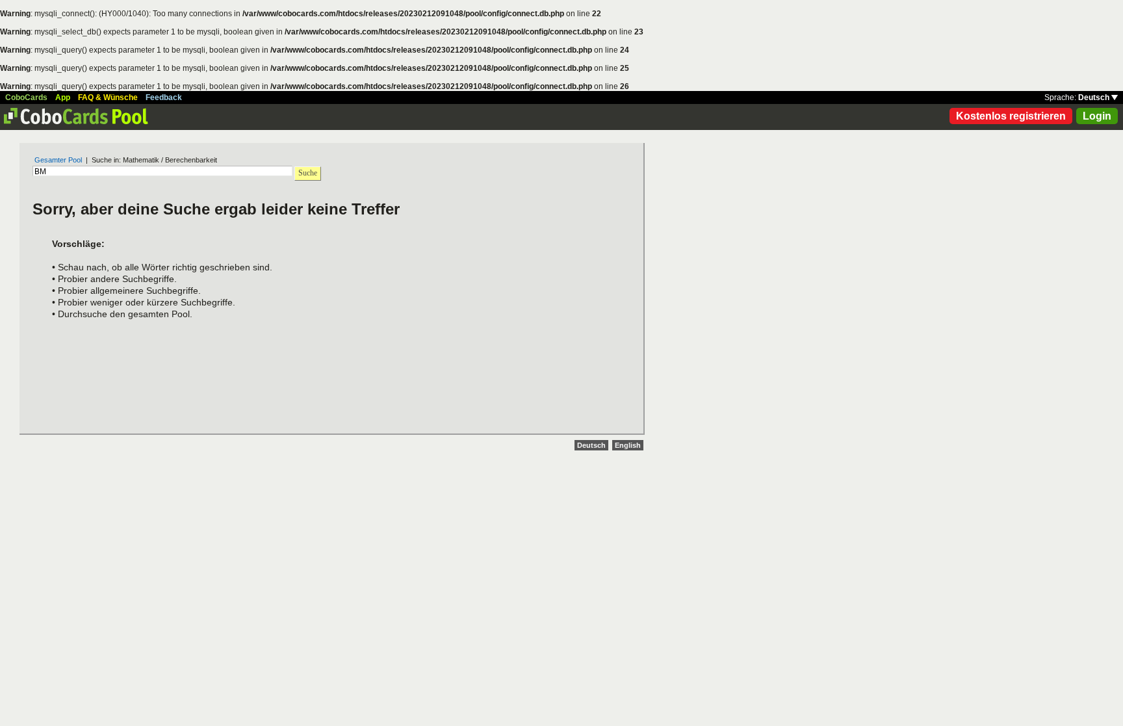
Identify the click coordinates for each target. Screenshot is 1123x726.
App (62, 97)
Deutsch (1094, 97)
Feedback (164, 97)
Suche (307, 172)
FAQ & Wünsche (108, 97)
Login (1097, 116)
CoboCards (26, 97)
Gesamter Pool (58, 160)
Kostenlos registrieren (1011, 116)
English (628, 445)
